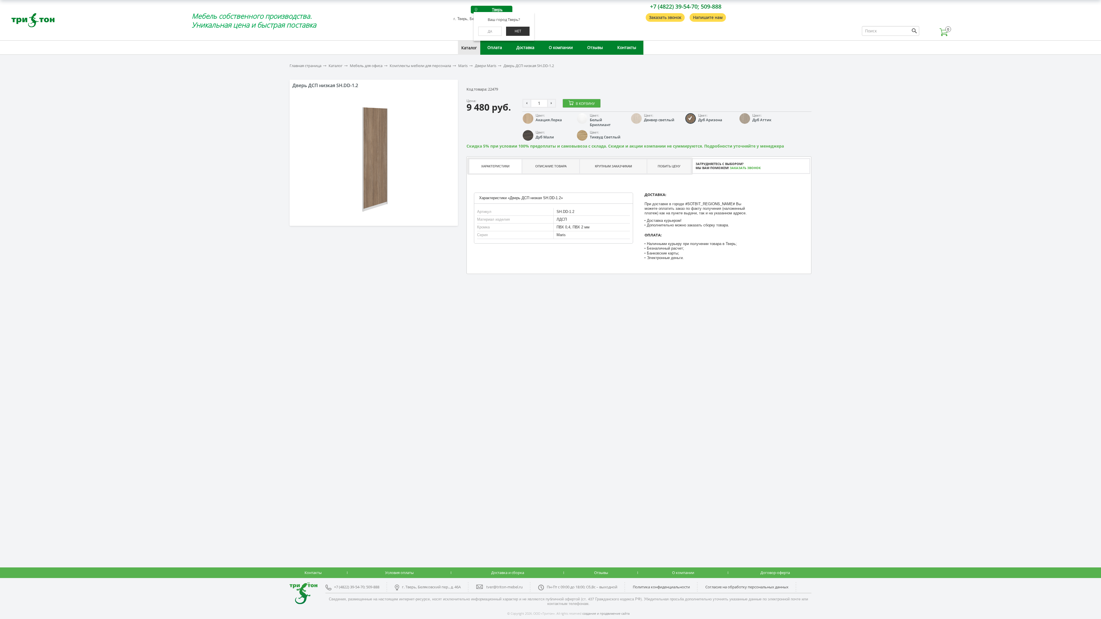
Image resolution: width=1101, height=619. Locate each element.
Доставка (525, 47)
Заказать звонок (665, 17)
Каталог (469, 47)
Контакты (626, 47)
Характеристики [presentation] (495, 166)
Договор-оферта (775, 572)
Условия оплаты (399, 572)
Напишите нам (708, 17)
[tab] (495, 166)
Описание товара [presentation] (551, 166)
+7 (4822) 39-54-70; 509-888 (685, 6)
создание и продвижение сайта (606, 613)
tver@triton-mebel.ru (504, 586)
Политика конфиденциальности (661, 586)
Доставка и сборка (507, 572)
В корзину (585, 103)
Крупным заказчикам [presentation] (613, 166)
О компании (561, 47)
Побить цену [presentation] (669, 166)
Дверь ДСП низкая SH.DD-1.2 (528, 65)
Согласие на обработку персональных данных (746, 586)
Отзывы (595, 47)
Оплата (494, 47)
